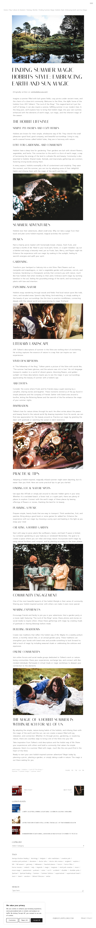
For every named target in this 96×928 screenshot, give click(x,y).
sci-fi (49, 870)
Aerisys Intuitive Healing (20, 858)
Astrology (34, 858)
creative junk (65, 858)
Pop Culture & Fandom (17, 10)
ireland (26, 867)
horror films (68, 864)
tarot (13, 876)
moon (77, 867)
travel (20, 876)
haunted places (49, 864)
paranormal (27, 870)
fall (13, 864)
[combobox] (48, 845)
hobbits (24, 770)
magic (47, 867)
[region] (24, 913)
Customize (12, 920)
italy (32, 867)
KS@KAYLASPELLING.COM (63, 918)
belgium (42, 858)
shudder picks (75, 870)
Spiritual (14, 873)
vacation (27, 876)
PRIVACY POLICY (86, 918)
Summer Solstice (47, 873)
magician (54, 867)
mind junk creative (66, 867)
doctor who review (56, 861)
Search (15, 887)
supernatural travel (73, 873)
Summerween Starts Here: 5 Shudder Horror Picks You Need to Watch (49, 834)
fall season (20, 864)
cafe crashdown (53, 858)
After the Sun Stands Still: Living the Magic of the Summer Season (49, 823)
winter (48, 876)
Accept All (36, 920)
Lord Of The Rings (35, 770)
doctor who (43, 861)
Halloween (38, 864)
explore (76, 861)
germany (29, 864)
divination (33, 861)
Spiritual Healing (25, 873)
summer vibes (36, 771)
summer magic (24, 771)
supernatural (59, 873)
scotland (56, 870)
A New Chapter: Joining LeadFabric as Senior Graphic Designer (47, 812)
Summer (14, 771)
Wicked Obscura (38, 876)
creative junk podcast (19, 861)
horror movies (17, 867)
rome (43, 870)
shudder (64, 870)
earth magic (16, 770)
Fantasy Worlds (32, 10)
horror (60, 864)
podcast (36, 870)
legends (39, 867)
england (68, 861)
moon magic (16, 870)
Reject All (24, 920)
